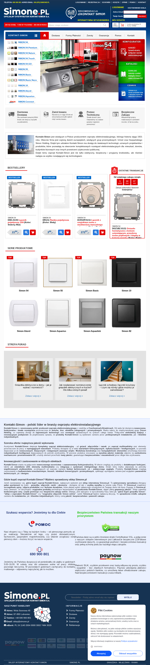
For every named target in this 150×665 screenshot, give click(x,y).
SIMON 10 (23, 85)
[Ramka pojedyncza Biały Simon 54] (56, 195)
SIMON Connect (26, 101)
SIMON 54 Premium (27, 47)
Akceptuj (101, 653)
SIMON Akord (24, 91)
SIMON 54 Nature (26, 53)
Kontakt (130, 35)
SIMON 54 (23, 42)
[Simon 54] (79, 66)
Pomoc (118, 35)
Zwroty (90, 35)
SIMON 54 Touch (26, 58)
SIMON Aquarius (26, 96)
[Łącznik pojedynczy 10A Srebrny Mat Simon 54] (21, 195)
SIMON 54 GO (25, 64)
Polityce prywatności (129, 641)
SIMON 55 (23, 69)
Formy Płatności (73, 35)
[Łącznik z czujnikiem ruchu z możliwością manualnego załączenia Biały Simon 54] (91, 195)
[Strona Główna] (44, 35)
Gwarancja (104, 35)
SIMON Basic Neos (27, 80)
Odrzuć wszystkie (128, 653)
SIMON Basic (24, 74)
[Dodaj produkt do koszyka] (33, 232)
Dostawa (56, 35)
